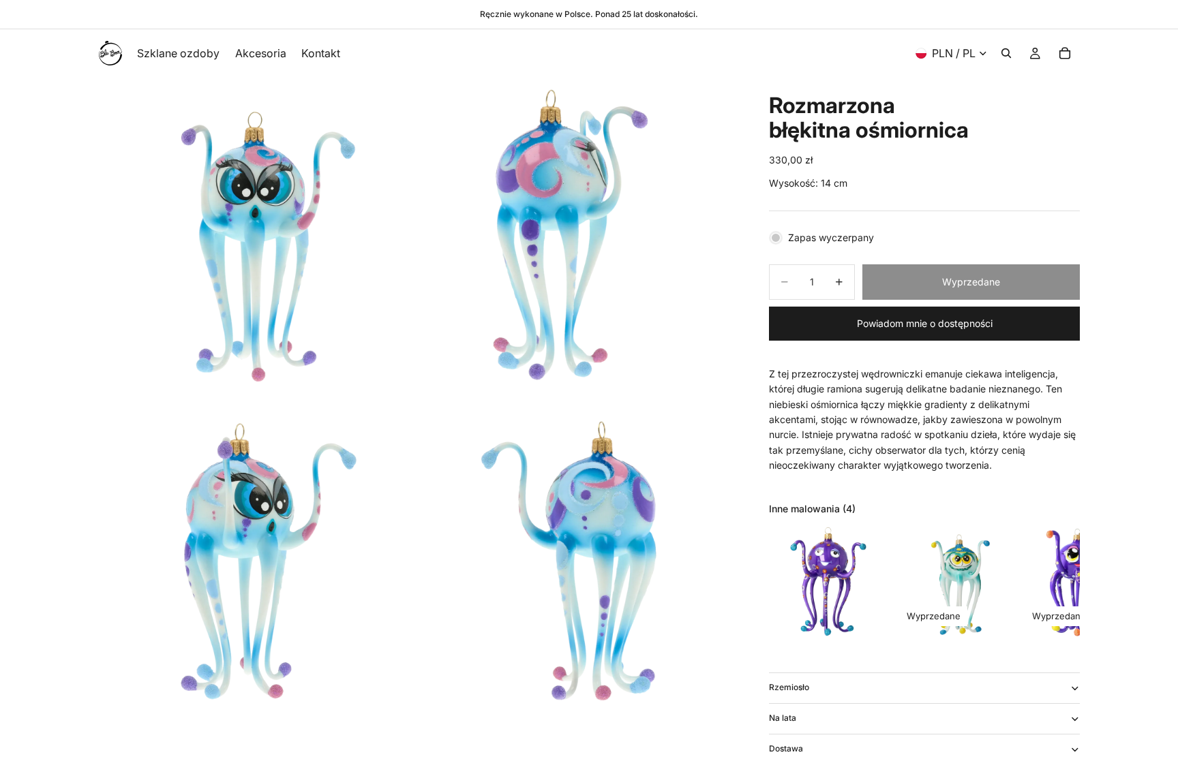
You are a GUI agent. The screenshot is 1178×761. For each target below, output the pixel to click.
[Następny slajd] (1065, 582)
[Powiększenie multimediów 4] (577, 556)
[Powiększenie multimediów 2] (577, 235)
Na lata (782, 718)
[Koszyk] (1065, 53)
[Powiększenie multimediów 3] (257, 556)
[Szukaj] (1006, 53)
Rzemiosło (789, 687)
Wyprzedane (971, 282)
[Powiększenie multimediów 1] (257, 235)
